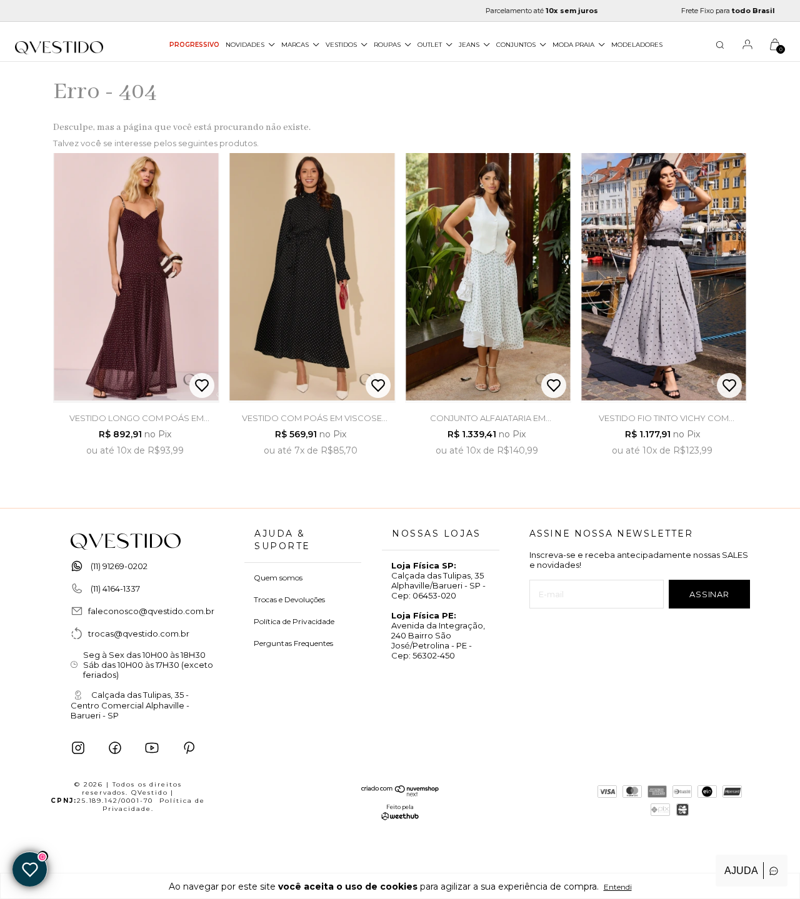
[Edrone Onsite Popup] (400, 449)
